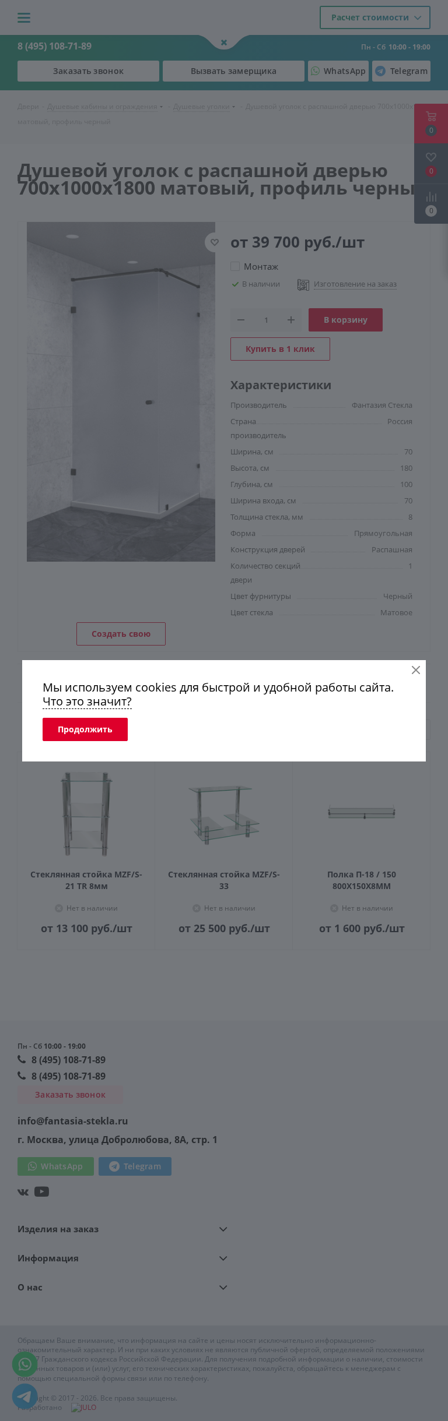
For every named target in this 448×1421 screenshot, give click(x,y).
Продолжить (85, 729)
